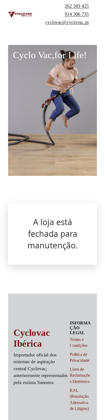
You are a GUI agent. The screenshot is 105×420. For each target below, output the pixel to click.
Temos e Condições (79, 342)
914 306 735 (77, 14)
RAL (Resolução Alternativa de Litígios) (79, 399)
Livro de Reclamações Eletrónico (80, 375)
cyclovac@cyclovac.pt (67, 22)
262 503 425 (77, 6)
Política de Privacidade (79, 357)
